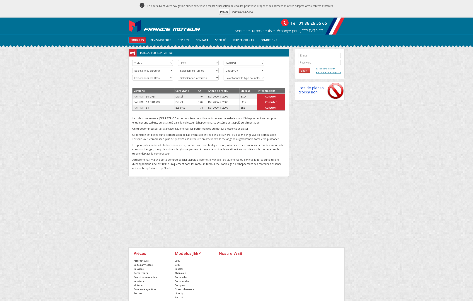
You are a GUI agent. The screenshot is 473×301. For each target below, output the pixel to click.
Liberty (179, 293)
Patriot (179, 297)
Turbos (138, 293)
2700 (177, 264)
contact (202, 40)
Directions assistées (145, 277)
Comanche (181, 277)
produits (137, 40)
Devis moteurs (160, 40)
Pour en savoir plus (242, 11)
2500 (177, 260)
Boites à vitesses (143, 264)
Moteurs (138, 285)
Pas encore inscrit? (325, 68)
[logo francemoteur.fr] (165, 26)
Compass (180, 285)
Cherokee (180, 273)
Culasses (139, 269)
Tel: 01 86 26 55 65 (308, 23)
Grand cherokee (184, 289)
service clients (243, 40)
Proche (224, 11)
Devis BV (183, 40)
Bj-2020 (179, 269)
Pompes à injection (145, 289)
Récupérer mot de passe (328, 72)
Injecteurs (139, 281)
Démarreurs (141, 273)
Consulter (271, 96)
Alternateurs (141, 260)
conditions (269, 40)
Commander (182, 281)
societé (220, 40)
